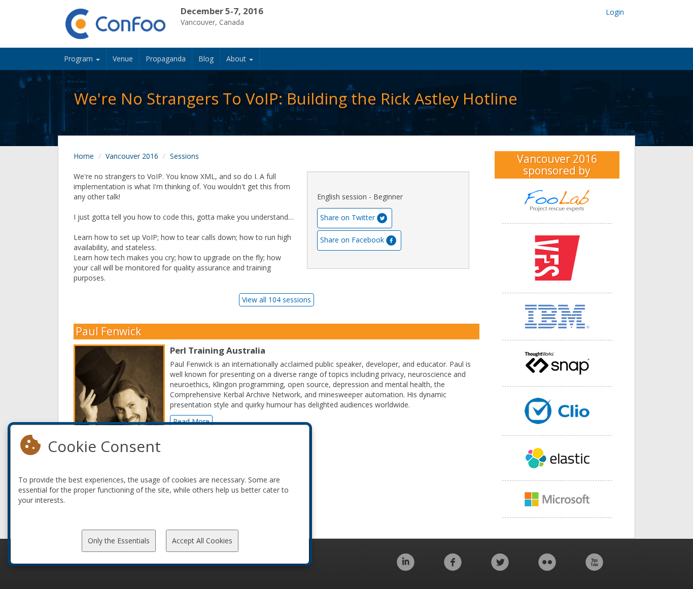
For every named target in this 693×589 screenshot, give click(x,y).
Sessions (184, 156)
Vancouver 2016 (132, 156)
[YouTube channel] (594, 567)
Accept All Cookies (202, 540)
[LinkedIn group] (405, 567)
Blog (206, 58)
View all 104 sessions (276, 299)
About (237, 58)
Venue (123, 58)
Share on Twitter (347, 217)
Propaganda (166, 58)
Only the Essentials (119, 540)
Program (79, 58)
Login (615, 12)
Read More (191, 421)
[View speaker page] (122, 401)
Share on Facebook (352, 240)
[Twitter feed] (500, 567)
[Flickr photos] (547, 567)
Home (84, 156)
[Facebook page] (452, 567)
